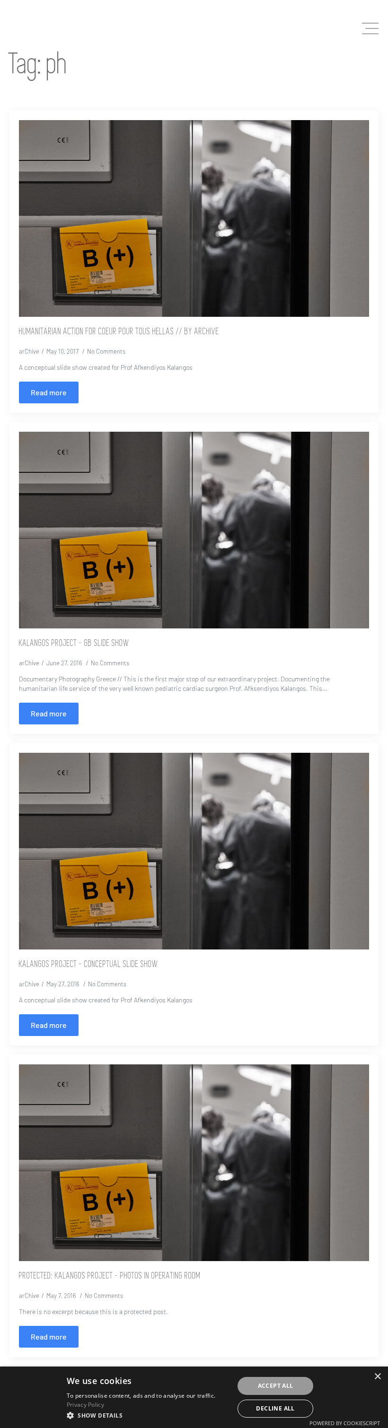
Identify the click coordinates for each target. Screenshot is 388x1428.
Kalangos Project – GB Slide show (74, 643)
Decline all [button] (275, 1408)
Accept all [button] (275, 1386)
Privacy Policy (85, 1405)
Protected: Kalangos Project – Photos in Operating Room (110, 1276)
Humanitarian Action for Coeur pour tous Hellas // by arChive (119, 332)
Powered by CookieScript (344, 1423)
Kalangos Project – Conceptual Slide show (88, 964)
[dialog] (194, 1397)
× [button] (377, 1376)
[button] (148, 1415)
